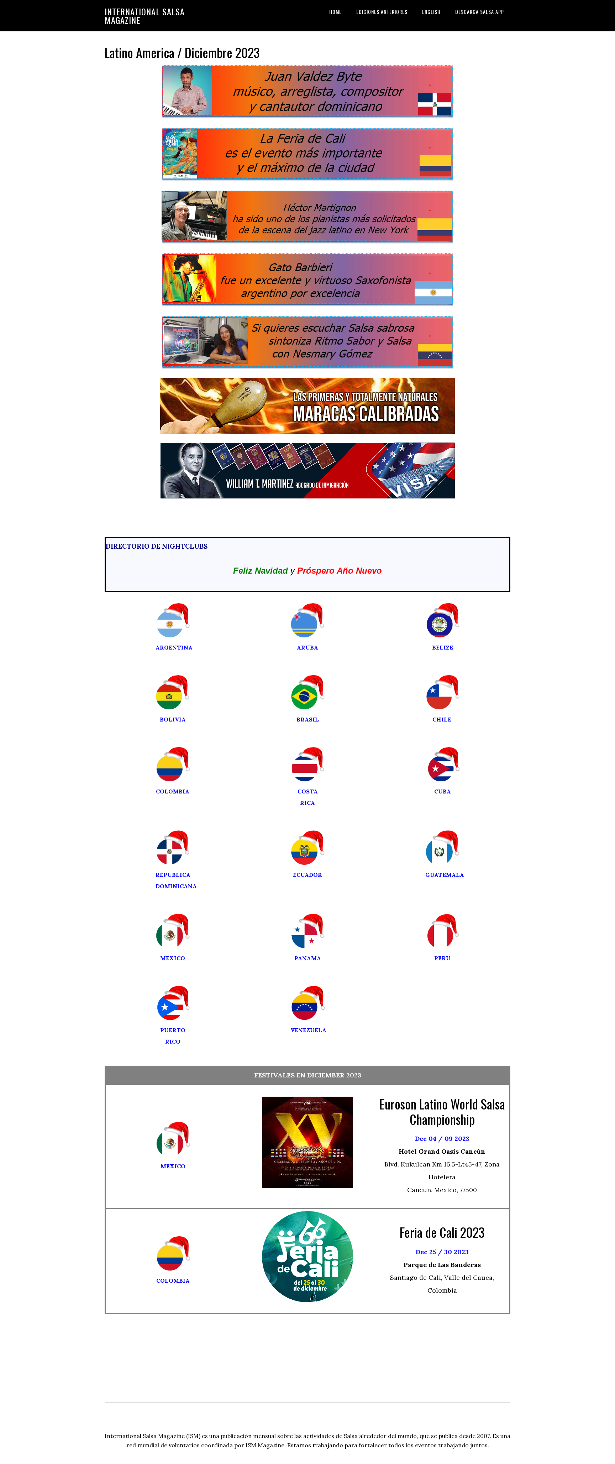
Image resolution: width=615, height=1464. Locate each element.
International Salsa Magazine (145, 15)
